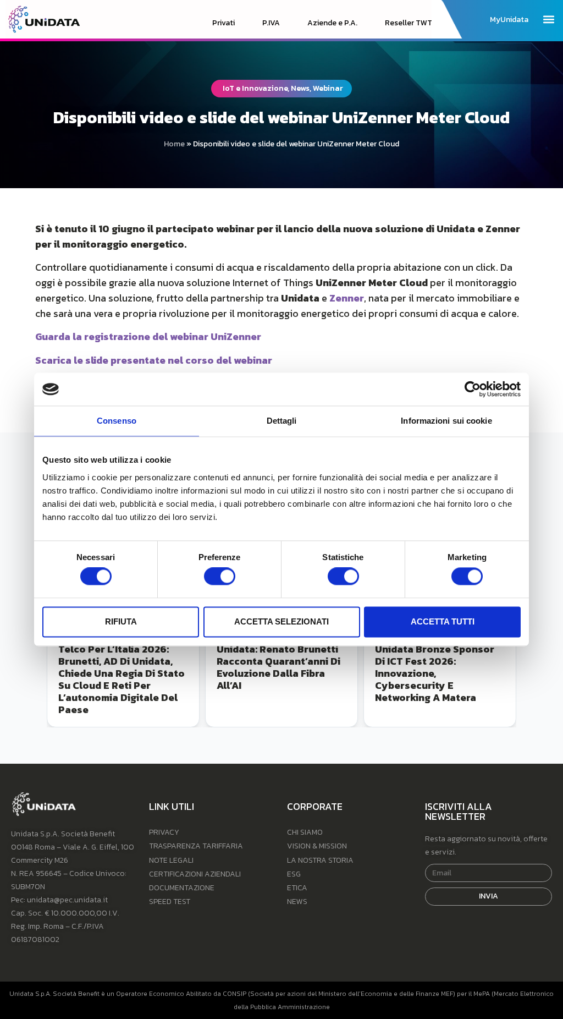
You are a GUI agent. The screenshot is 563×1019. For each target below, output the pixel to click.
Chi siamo (305, 832)
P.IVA (271, 23)
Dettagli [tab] (282, 420)
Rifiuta (121, 621)
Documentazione (181, 888)
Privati (223, 23)
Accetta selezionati (281, 621)
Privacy (164, 832)
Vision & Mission (317, 846)
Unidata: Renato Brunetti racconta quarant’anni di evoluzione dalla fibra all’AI (278, 667)
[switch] (219, 576)
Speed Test (169, 901)
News (297, 901)
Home (174, 144)
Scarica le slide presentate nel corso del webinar (153, 360)
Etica (297, 888)
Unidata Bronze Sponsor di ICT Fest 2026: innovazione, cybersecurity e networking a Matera (434, 673)
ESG (294, 874)
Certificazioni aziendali (195, 874)
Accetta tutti (442, 621)
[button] (548, 19)
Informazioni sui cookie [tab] (446, 420)
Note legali (171, 860)
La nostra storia (320, 860)
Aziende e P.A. (332, 23)
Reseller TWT (408, 23)
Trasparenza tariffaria (196, 846)
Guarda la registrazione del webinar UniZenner (148, 336)
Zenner (346, 298)
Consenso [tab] (116, 420)
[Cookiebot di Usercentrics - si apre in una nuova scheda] (472, 389)
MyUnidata (509, 19)
